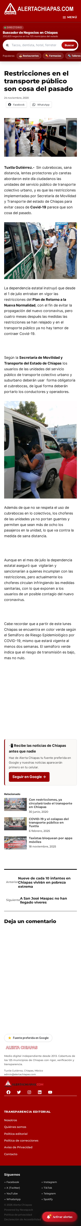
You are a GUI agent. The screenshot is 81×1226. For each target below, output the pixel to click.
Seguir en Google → (29, 777)
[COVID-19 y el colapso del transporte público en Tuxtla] (15, 824)
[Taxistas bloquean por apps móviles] (15, 843)
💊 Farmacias (53, 55)
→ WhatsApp (12, 1199)
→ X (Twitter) (12, 1187)
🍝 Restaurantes (29, 55)
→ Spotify (47, 1199)
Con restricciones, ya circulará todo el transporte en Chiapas (50, 803)
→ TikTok (46, 1187)
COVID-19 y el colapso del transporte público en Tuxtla (49, 822)
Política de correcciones (21, 1140)
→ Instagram (49, 1182)
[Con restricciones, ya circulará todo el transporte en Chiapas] (15, 805)
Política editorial (16, 1134)
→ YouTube (11, 1193)
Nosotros (10, 1120)
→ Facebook (11, 1182)
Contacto (10, 1154)
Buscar (69, 45)
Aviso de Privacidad (18, 1147)
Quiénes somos (15, 1127)
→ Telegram (48, 1193)
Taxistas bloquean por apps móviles (50, 840)
